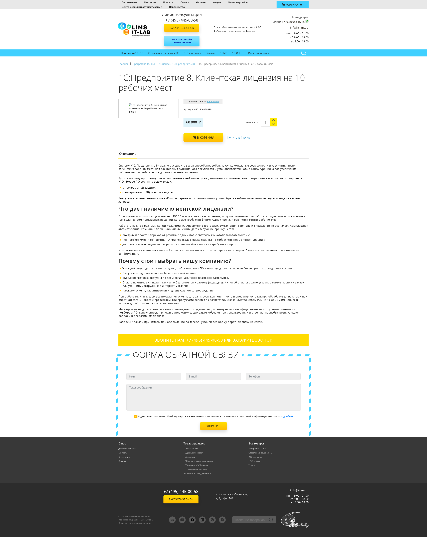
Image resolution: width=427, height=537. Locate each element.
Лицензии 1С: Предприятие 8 (197, 473)
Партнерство (177, 7)
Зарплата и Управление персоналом (263, 225)
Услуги (210, 53)
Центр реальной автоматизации (142, 7)
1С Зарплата (189, 456)
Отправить (213, 426)
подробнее (287, 416)
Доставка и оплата (126, 448)
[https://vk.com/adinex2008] (172, 519)
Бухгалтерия (228, 225)
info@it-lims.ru (299, 27)
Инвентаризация (258, 53)
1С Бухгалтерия (190, 448)
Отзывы (201, 2)
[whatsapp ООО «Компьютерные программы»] (307, 22)
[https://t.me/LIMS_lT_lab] (222, 519)
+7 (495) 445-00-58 (180, 491)
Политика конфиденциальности (134, 523)
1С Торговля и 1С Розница (195, 465)
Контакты (150, 2)
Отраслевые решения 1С (163, 53)
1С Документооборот (193, 452)
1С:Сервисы (254, 461)
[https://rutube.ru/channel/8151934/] (202, 519)
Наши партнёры (238, 2)
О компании (129, 2)
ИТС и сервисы (192, 53)
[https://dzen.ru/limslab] (192, 519)
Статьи (184, 2)
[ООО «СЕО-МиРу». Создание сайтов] (295, 519)
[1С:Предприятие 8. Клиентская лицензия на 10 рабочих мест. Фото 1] (148, 108)
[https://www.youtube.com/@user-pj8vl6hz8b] (182, 519)
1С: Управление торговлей (199, 225)
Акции (217, 2)
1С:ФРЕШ (237, 53)
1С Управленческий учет (195, 469)
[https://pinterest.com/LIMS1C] (212, 519)
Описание (127, 153)
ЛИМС (223, 53)
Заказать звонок (182, 28)
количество (252, 122)
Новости (168, 2)
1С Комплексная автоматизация (198, 461)
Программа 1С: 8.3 (132, 53)
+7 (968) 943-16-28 (293, 22)
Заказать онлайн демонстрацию (182, 41)
